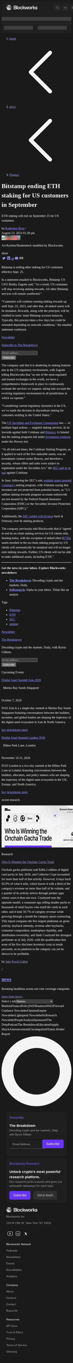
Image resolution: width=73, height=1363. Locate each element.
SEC (12, 619)
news (12, 106)
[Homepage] (21, 7)
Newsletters (13, 1257)
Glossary (11, 1351)
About (9, 1291)
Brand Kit (12, 1310)
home (12, 38)
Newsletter (8, 337)
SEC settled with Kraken (38, 516)
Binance (50, 432)
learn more (21, 729)
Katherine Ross (14, 228)
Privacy (10, 1338)
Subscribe (53, 1143)
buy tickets (8, 729)
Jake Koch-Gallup (16, 961)
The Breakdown (12, 639)
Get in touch (45, 1195)
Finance (14, 174)
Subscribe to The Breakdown (20, 345)
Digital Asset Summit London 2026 (23, 737)
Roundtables (14, 1269)
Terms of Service (16, 1345)
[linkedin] (18, 1234)
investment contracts (58, 437)
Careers (11, 1297)
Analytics (11, 1276)
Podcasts (12, 1250)
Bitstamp (14, 610)
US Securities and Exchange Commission (32, 423)
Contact (11, 1304)
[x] (26, 1234)
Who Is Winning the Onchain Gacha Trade (28, 862)
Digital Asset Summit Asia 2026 (21, 680)
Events (10, 1263)
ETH (66, 538)
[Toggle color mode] (65, 7)
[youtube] (10, 1234)
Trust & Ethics (14, 1332)
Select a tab (9, 1001)
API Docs (12, 1325)
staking (13, 624)
